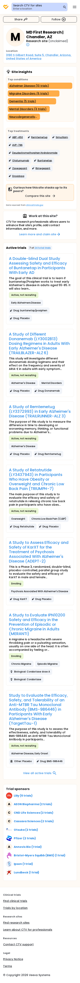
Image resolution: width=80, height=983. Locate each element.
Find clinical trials (15, 901)
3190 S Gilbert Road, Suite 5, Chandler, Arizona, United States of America (39, 57)
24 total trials (43, 247)
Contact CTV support (18, 944)
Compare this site (37, 196)
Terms (7, 966)
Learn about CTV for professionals (27, 930)
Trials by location (15, 908)
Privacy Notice (13, 959)
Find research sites (16, 923)
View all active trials (37, 773)
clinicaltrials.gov (34, 205)
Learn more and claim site (37, 234)
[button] (16, 137)
